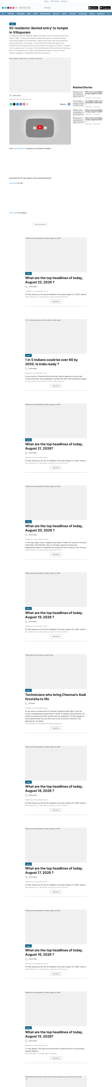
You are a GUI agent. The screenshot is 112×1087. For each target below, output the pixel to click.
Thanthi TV (64, 1)
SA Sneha (31, 703)
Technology (82, 14)
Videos (92, 14)
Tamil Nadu (21, 14)
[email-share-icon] (24, 105)
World (35, 14)
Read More (56, 301)
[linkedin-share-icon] (20, 105)
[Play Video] (40, 127)
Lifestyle (73, 14)
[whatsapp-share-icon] (11, 105)
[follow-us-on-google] (69, 104)
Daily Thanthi (55, 1)
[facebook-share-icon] (17, 105)
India (29, 14)
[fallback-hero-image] (79, 94)
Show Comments (40, 224)
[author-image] (10, 95)
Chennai (11, 14)
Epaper (46, 1)
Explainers (101, 14)
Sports (64, 14)
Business (56, 14)
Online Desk (17, 95)
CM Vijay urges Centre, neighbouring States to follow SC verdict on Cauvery (57, 543)
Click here (13, 183)
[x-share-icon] (14, 105)
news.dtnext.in (19, 148)
